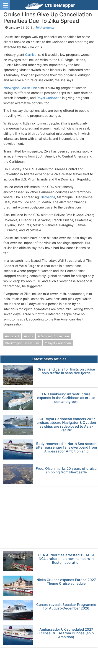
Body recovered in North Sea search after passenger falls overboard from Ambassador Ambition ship (66, 447)
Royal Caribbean (49, 98)
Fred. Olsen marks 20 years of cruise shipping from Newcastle (66, 470)
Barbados (48, 197)
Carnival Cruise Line (54, 336)
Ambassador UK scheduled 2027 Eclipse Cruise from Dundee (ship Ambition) (66, 633)
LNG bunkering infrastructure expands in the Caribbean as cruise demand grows (66, 398)
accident (13, 336)
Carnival (31, 54)
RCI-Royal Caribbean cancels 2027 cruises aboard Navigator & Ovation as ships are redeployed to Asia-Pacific (66, 424)
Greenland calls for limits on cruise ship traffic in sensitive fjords (66, 371)
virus (29, 336)
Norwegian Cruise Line (20, 88)
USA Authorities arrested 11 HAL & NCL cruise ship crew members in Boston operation (66, 559)
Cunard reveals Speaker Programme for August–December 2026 (66, 606)
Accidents (46, 27)
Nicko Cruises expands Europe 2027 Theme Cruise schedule (66, 582)
